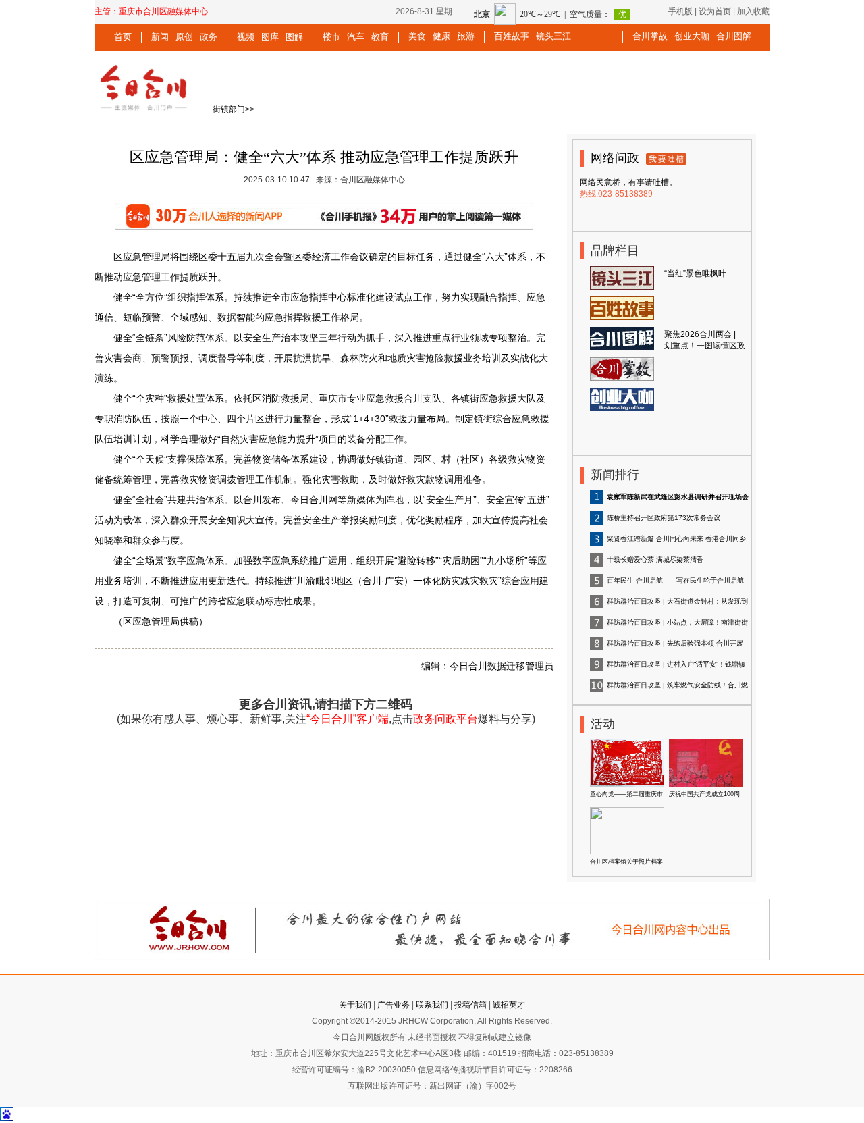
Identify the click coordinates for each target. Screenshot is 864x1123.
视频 (245, 37)
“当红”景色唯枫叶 (695, 273)
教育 (380, 37)
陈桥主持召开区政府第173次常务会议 (663, 517)
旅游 (466, 36)
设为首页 (715, 11)
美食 (417, 36)
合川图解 (733, 36)
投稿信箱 (470, 1005)
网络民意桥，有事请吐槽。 (628, 182)
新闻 (160, 37)
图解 (294, 37)
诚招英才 (509, 1005)
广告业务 (393, 1005)
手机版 (680, 11)
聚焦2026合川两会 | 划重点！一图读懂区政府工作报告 (704, 346)
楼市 (331, 37)
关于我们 (355, 1005)
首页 (123, 37)
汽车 (355, 37)
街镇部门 (229, 109)
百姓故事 (511, 36)
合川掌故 (650, 36)
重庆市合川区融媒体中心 (163, 11)
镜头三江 (553, 36)
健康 (441, 36)
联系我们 (432, 1005)
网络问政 (615, 158)
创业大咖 (691, 36)
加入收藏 (753, 11)
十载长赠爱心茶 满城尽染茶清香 (655, 559)
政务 (208, 37)
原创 (184, 37)
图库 (270, 37)
